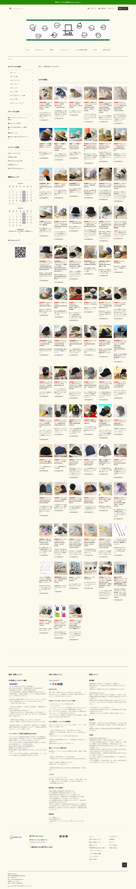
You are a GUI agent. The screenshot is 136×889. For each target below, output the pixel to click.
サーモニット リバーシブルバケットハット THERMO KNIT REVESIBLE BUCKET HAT (120, 147)
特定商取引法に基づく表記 (97, 848)
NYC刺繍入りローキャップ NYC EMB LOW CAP (90, 421)
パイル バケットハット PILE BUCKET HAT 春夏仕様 (45, 223)
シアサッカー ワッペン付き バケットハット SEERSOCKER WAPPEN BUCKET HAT (90, 224)
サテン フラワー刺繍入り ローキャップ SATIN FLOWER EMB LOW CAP (75, 422)
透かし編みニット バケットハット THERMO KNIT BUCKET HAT (45, 186)
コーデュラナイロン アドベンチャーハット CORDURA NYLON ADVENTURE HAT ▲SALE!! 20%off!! (105, 225)
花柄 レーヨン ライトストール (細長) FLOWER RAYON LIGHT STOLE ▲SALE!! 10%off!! (45, 106)
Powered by (10, 886)
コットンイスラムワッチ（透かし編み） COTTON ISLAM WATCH (45, 461)
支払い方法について (95, 839)
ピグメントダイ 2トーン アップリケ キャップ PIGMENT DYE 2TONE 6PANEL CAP (60, 422)
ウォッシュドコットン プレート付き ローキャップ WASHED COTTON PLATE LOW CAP (45, 423)
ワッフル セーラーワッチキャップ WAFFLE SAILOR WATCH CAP (75, 462)
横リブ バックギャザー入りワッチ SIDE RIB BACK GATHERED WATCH (75, 500)
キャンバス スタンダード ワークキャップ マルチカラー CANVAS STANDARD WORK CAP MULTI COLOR (45, 385)
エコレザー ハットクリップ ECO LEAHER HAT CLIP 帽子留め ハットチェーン (120, 542)
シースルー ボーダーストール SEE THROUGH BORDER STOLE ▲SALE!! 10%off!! (90, 543)
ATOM (95, 859)
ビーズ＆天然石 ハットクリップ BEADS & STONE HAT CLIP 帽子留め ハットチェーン (45, 580)
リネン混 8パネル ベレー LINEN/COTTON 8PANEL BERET (60, 305)
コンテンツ (64, 50)
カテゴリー (38, 50)
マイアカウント (113, 836)
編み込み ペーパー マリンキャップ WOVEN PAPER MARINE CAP (75, 343)
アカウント (93, 8)
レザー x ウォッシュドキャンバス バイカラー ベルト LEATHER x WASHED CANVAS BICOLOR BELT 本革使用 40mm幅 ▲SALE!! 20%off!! (105, 582)
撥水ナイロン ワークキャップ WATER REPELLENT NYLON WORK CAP (105, 343)
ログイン (113, 8)
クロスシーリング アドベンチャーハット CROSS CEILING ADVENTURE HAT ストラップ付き (120, 224)
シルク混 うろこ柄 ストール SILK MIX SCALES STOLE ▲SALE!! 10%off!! (45, 542)
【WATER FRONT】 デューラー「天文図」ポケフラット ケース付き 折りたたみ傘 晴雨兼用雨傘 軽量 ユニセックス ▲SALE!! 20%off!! (120, 581)
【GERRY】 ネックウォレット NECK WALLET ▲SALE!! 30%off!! (45, 623)
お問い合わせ (106, 50)
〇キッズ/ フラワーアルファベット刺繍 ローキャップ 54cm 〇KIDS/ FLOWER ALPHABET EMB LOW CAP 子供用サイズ (75, 624)
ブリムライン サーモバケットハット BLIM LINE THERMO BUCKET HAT (105, 146)
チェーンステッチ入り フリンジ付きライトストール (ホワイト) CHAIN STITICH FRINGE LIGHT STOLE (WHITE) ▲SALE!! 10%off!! (75, 543)
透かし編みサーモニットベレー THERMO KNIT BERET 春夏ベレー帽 (105, 264)
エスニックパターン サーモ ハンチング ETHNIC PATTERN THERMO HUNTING (60, 343)
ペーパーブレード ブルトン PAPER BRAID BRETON (60, 185)
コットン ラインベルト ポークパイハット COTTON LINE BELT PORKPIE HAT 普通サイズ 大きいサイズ (75, 265)
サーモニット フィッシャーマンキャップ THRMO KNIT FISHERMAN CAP (120, 422)
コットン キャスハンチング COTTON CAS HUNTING (120, 304)
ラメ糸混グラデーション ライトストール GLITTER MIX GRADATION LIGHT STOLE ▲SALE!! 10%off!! (90, 106)
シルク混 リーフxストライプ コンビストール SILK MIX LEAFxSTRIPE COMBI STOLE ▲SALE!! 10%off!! (120, 502)
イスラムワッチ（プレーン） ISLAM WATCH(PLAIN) (60, 461)
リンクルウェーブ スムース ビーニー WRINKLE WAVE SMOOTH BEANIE (90, 500)
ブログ (95, 50)
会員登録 (103, 8)
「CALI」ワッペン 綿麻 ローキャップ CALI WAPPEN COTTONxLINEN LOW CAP (105, 423)
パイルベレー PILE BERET (120, 262)
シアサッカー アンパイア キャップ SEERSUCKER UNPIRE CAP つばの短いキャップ (90, 385)
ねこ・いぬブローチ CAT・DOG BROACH (75, 579)
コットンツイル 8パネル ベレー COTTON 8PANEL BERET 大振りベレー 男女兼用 (75, 306)
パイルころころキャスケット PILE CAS (90, 303)
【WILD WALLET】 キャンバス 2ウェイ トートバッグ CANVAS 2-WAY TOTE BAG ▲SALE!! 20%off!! (60, 624)
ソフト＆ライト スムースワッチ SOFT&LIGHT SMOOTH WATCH (120, 462)
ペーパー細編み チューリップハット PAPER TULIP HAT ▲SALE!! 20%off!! (75, 146)
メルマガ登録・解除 (81, 50)
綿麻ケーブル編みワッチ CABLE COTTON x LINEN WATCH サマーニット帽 (105, 462)
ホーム (27, 50)
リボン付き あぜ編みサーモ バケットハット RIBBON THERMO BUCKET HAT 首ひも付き (90, 147)
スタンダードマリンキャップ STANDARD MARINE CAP (90, 343)
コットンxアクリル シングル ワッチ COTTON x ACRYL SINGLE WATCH (90, 462)
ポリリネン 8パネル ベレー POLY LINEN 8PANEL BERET (45, 304)
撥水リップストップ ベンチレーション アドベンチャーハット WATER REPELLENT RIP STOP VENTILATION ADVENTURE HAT (45, 265)
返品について (93, 845)
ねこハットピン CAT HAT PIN (90, 578)
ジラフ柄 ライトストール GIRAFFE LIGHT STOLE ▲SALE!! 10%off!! (75, 105)
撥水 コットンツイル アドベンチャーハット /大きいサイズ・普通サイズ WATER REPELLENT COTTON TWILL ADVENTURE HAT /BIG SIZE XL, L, (60, 266)
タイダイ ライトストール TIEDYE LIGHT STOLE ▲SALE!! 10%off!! (60, 105)
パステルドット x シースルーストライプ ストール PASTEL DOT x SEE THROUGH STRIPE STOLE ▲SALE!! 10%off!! (120, 106)
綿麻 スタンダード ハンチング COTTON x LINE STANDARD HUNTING (45, 343)
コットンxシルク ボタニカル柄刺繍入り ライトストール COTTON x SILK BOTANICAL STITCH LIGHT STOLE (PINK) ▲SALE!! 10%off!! (105, 107)
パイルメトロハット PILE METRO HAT (75, 222)
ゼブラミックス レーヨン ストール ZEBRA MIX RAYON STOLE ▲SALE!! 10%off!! (60, 543)
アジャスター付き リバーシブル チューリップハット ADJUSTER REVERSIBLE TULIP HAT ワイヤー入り (60, 225)
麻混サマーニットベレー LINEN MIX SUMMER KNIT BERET (90, 263)
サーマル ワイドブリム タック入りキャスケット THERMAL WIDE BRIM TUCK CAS (105, 305)
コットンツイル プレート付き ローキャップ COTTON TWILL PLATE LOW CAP (120, 384)
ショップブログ (93, 856)
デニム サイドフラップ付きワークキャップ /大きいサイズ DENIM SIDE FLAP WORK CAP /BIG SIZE (75, 385)
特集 (51, 50)
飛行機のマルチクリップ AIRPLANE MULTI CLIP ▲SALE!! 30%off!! (60, 580)
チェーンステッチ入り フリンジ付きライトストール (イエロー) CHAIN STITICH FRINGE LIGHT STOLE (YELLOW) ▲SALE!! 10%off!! (105, 543)
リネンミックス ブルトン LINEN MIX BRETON (90, 185)
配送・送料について (95, 842)
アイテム (124, 8)
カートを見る (113, 845)
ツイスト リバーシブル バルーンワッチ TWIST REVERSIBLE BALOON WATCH (45, 500)
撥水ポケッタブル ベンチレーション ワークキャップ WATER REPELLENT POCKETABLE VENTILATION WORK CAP (120, 345)
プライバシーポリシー (95, 850)
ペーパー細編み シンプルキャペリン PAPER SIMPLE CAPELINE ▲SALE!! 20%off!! (60, 147)
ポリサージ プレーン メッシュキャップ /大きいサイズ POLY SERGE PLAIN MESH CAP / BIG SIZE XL (105, 385)
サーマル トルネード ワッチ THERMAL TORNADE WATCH (60, 499)
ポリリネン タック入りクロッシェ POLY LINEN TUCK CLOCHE (105, 185)
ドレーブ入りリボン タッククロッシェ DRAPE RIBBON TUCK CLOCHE (120, 186)
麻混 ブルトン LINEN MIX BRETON (75, 184)
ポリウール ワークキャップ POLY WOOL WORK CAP (60, 383)
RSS (90, 859)
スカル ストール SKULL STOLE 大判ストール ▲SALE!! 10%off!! (105, 500)
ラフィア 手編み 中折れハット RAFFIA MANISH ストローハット (45, 146)
